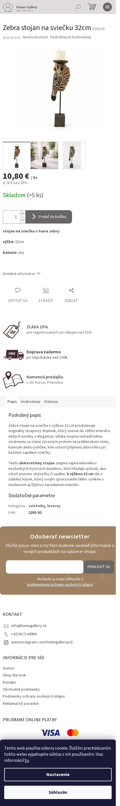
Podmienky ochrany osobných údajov (34, 696)
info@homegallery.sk (29, 626)
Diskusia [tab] (51, 402)
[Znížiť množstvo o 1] (22, 220)
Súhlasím (58, 792)
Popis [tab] (12, 402)
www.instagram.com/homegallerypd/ (42, 642)
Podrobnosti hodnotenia (70, 37)
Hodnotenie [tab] (30, 402)
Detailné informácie (19, 274)
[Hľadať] (78, 7)
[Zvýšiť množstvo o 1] (22, 213)
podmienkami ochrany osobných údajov (60, 584)
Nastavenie (57, 775)
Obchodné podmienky (21, 689)
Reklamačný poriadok (21, 703)
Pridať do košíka (52, 217)
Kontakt (9, 682)
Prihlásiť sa (99, 567)
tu (27, 760)
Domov (9, 668)
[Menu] (107, 7)
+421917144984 (24, 634)
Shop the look (14, 675)
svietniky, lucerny (44, 506)
